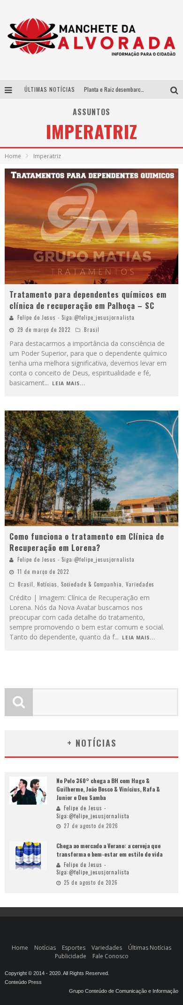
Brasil (91, 329)
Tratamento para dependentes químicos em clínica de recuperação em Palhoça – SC (88, 300)
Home (13, 156)
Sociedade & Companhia (91, 584)
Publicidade (70, 956)
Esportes (73, 948)
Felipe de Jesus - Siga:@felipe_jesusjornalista (76, 317)
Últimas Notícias (149, 948)
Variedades (140, 584)
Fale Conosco (110, 956)
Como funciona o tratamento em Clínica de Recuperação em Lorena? (86, 542)
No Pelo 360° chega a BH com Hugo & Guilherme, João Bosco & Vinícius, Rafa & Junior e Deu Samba (108, 789)
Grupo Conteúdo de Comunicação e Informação (123, 991)
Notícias (47, 584)
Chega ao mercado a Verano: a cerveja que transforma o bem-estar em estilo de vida (109, 850)
